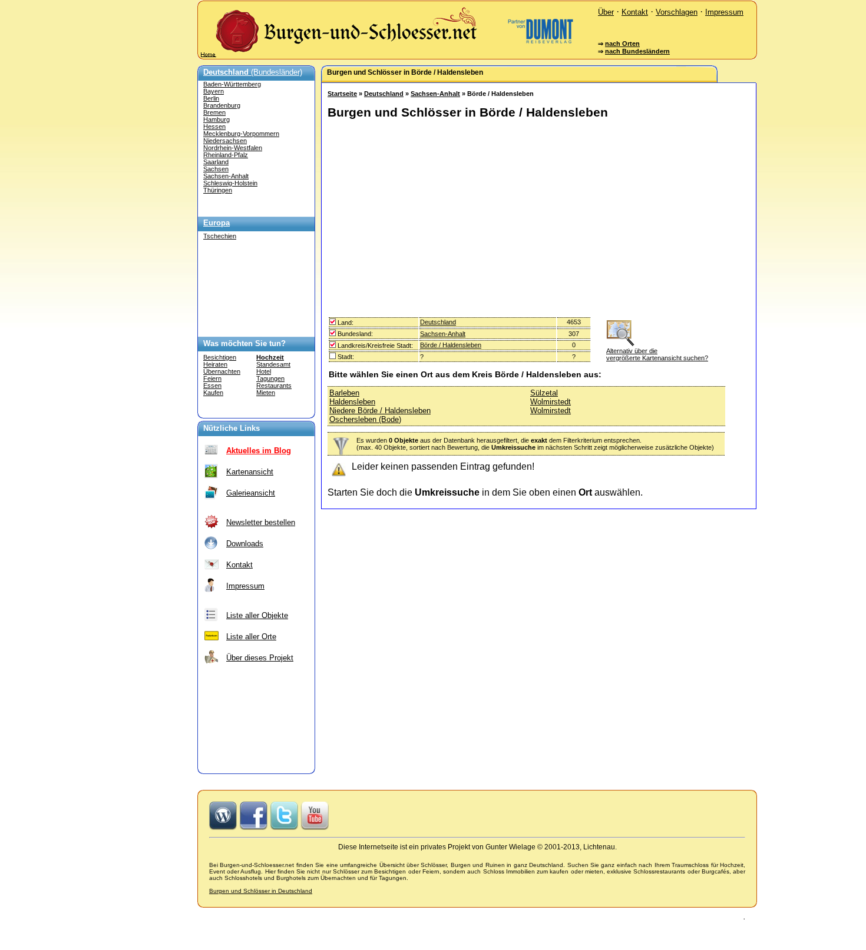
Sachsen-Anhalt (226, 176)
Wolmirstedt (550, 401)
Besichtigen (219, 357)
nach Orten (622, 43)
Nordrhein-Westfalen (232, 147)
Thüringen (217, 190)
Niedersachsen (225, 140)
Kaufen (213, 392)
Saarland (216, 161)
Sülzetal (544, 392)
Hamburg (216, 119)
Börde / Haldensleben (450, 344)
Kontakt (635, 12)
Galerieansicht (250, 493)
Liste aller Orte (251, 636)
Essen (212, 385)
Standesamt (273, 364)
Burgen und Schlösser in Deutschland (260, 891)
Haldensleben (352, 401)
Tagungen (270, 378)
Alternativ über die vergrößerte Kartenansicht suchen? (657, 354)
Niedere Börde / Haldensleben (380, 410)
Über (606, 12)
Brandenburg (221, 105)
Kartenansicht (249, 471)
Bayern (213, 91)
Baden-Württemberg (232, 84)
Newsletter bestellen (260, 522)
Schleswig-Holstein (230, 183)
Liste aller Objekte (257, 615)
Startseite (342, 93)
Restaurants (274, 385)
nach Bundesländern (637, 51)
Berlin (211, 98)
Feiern (212, 378)
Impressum (724, 12)
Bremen (214, 112)
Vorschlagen (677, 12)
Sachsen (216, 168)
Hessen (214, 126)
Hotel (263, 371)
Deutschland (384, 93)
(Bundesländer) (252, 72)
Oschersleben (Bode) (365, 419)
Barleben (344, 392)
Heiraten (215, 364)
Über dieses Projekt (259, 657)
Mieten (265, 392)
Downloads (244, 543)
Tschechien (219, 236)
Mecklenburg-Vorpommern (241, 133)
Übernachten (221, 371)
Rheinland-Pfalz (225, 154)
